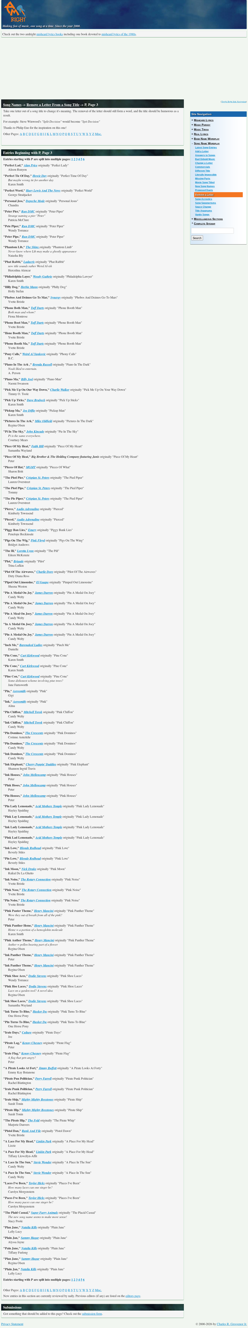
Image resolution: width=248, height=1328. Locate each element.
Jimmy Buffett (48, 1068)
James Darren (44, 592)
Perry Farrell (43, 1078)
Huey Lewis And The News (43, 190)
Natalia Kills (29, 1227)
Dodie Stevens (37, 976)
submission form (92, 1314)
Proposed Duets (204, 190)
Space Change (203, 207)
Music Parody (202, 124)
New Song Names (205, 186)
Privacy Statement (12, 1324)
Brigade (19, 561)
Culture (27, 1032)
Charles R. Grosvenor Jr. (232, 1324)
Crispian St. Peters (37, 477)
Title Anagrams (203, 210)
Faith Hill (37, 446)
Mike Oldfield (43, 421)
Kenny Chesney (32, 1043)
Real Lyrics (201, 134)
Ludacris (29, 262)
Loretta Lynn (25, 551)
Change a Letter (204, 163)
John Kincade (35, 431)
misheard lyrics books (49, 34)
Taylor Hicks (37, 1183)
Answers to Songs (205, 155)
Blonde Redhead (30, 848)
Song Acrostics (203, 199)
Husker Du (40, 1011)
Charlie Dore (44, 572)
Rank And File (31, 1131)
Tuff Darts (37, 308)
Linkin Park (44, 1141)
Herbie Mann (29, 287)
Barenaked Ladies (30, 645)
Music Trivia (201, 129)
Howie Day (40, 176)
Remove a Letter (204, 194)
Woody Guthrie (42, 276)
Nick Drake (29, 869)
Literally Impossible (206, 174)
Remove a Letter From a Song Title (53, 104)
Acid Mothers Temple (48, 806)
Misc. (98, 134)
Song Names (12, 104)
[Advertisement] (124, 68)
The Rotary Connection (36, 879)
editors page (133, 1296)
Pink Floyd (38, 540)
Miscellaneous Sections (208, 218)
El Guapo (42, 582)
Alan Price (30, 165)
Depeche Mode (35, 201)
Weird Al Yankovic (34, 354)
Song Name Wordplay (207, 143)
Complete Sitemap (204, 223)
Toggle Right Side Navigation (233, 101)
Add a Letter (202, 151)
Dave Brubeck (36, 400)
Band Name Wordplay (207, 138)
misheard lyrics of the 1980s (119, 34)
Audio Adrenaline (27, 509)
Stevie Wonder (43, 1162)
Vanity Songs (202, 214)
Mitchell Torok (33, 712)
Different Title (202, 171)
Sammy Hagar (30, 1238)
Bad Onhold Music (205, 159)
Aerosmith (19, 691)
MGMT (31, 467)
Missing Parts (202, 178)
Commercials (202, 167)
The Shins (33, 247)
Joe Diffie (29, 410)
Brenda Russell (42, 364)
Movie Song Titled (204, 182)
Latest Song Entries (206, 147)
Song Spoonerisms (205, 203)
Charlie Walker (59, 389)
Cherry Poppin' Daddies (41, 764)
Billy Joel (27, 379)
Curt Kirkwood (30, 655)
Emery (32, 530)
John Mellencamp (34, 775)
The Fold (34, 1120)
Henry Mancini (43, 911)
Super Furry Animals (44, 1212)
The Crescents (34, 733)
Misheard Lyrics (204, 120)
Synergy (55, 297)
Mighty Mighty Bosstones (37, 1099)
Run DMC (28, 211)
